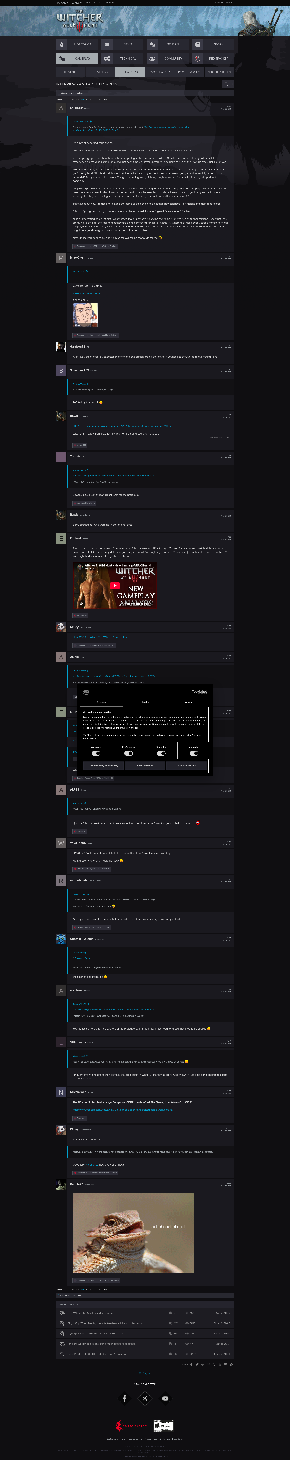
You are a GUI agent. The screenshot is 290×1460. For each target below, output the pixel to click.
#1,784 (226, 370)
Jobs (87, 2)
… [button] (68, 99)
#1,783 (226, 346)
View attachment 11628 (86, 293)
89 (77, 99)
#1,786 (226, 456)
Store (97, 2)
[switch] (128, 753)
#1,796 (226, 990)
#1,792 (226, 789)
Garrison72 (77, 346)
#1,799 (226, 1129)
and (86, 503)
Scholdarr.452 (79, 370)
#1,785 (226, 416)
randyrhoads (78, 880)
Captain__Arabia (81, 939)
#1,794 (226, 880)
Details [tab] (145, 702)
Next (106, 99)
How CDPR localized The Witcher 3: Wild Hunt (100, 637)
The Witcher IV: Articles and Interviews (90, 1313)
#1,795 (226, 939)
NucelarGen (78, 1092)
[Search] (226, 84)
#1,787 (226, 514)
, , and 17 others (97, 246)
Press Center (177, 1439)
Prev (60, 99)
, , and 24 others (98, 1280)
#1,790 (226, 657)
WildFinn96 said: (80, 894)
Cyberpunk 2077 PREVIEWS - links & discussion (96, 1333)
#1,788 (226, 538)
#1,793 (226, 843)
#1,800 (226, 1184)
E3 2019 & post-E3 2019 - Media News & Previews (97, 1354)
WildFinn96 (78, 843)
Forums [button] (61, 3)
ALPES (74, 657)
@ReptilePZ (91, 1164)
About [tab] (188, 702)
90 (82, 99)
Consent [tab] (101, 702)
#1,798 (226, 1092)
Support (110, 2)
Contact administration (116, 1439)
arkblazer (76, 108)
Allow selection (145, 765)
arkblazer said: (79, 271)
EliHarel (75, 538)
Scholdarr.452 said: (81, 121)
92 (91, 99)
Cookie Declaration (162, 1439)
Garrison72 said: (79, 384)
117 (100, 99)
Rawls (74, 416)
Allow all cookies (187, 765)
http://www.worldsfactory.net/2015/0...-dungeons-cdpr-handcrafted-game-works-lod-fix (123, 1109)
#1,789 (226, 627)
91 (87, 99)
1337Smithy (78, 1042)
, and (95, 778)
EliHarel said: (78, 803)
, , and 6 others (97, 335)
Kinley (74, 627)
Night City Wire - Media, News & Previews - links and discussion (105, 1323)
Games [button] (75, 3)
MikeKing (76, 257)
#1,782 (226, 257)
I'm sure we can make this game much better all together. (102, 1343)
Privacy (148, 1439)
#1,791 (226, 712)
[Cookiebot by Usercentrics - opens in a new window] (193, 692)
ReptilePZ (76, 1184)
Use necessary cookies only (103, 765)
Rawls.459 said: (79, 470)
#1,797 (226, 1042)
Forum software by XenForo (145, 1457)
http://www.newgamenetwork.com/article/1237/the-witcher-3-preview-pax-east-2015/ (122, 426)
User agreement (135, 1439)
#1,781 (226, 108)
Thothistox (77, 456)
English (146, 1373)
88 (73, 99)
